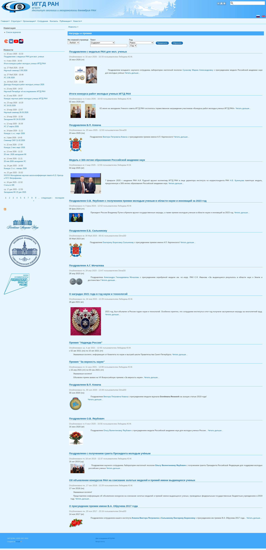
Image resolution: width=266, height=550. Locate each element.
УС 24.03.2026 (10, 106)
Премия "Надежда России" (85, 342)
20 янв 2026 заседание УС (15, 161)
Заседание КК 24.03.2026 (14, 119)
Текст (93, 40)
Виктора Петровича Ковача (115, 137)
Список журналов (13, 32)
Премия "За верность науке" (87, 361)
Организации (28, 21)
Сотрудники (42, 21)
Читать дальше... (132, 73)
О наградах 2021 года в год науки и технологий (98, 294)
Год (131, 40)
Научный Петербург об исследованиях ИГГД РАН (24, 91)
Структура (15, 21)
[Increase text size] (224, 5)
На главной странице (78, 40)
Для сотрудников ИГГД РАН (105, 538)
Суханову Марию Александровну (198, 70)
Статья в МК (9, 185)
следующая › (46, 198)
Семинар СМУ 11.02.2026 (14, 140)
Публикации (64, 21)
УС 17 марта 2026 (11, 127)
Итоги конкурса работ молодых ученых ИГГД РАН (100, 93)
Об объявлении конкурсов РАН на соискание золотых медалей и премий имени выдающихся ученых (132, 480)
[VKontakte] (11, 43)
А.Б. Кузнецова (237, 180)
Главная (4, 21)
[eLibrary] (6, 43)
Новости (76, 21)
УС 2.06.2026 (9, 78)
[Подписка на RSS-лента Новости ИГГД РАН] (6, 210)
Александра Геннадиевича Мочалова (121, 277)
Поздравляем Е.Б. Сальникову (88, 230)
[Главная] (15, 12)
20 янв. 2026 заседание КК (15, 154)
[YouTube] (16, 43)
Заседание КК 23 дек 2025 (15, 192)
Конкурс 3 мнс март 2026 (14, 147)
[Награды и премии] (258, 17)
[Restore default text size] (221, 5)
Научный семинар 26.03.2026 (16, 112)
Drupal (19, 541)
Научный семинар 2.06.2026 (15, 71)
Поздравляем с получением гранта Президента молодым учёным (109, 453)
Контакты (54, 21)
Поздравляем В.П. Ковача (85, 125)
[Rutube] (21, 43)
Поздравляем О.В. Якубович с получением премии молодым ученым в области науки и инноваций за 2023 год (137, 200)
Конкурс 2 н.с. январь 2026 (15, 168)
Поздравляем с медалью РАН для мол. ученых (98, 51)
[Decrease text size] (218, 5)
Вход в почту (100, 541)
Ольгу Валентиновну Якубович (117, 430)
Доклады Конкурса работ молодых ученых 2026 (24, 85)
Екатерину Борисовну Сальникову (118, 242)
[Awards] (263, 17)
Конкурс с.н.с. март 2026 (14, 133)
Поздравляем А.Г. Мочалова (86, 265)
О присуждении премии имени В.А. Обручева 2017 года (103, 506)
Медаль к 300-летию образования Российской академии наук (107, 160)
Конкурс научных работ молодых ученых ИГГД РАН (25, 99)
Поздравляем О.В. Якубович (86, 418)
